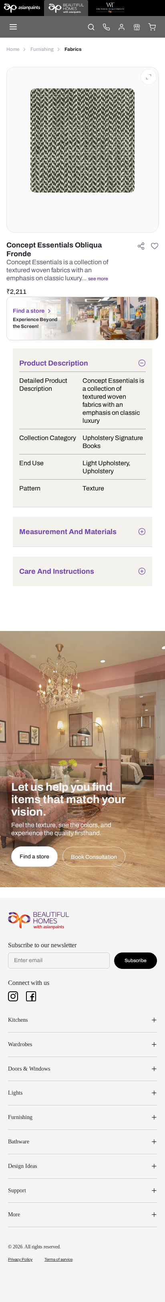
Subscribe (136, 960)
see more (98, 278)
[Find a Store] (136, 26)
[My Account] (121, 26)
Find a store (28, 311)
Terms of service (58, 1259)
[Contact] (106, 26)
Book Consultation (94, 857)
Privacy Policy (20, 1259)
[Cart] (151, 26)
